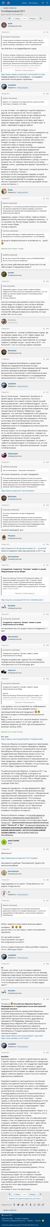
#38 (47, 964)
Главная (37, 1221)
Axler (10, 23)
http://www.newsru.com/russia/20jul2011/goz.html (22, 1036)
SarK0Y (11, 272)
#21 (47, 32)
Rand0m (11, 605)
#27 (47, 392)
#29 (47, 505)
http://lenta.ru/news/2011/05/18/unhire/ (17, 491)
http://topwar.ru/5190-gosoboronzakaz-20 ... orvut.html (23, 548)
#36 (47, 880)
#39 (47, 999)
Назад (17, 18)
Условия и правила (22, 1218)
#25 (47, 329)
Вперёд (32, 18)
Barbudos (12, 350)
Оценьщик (13, 453)
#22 (47, 94)
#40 (47, 1053)
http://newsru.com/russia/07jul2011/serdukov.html (22, 739)
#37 (47, 901)
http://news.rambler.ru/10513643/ (15, 1038)
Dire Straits (13, 636)
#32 (47, 614)
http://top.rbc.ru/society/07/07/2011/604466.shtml (22, 600)
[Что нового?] (42, 3)
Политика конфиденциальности (13, 1221)
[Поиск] (47, 3)
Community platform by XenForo (20, 1225)
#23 (47, 198)
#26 (47, 359)
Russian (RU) (7, 1215)
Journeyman (7, 14)
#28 (47, 462)
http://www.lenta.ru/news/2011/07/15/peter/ (19, 858)
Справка (30, 1221)
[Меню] (3, 3)
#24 (47, 281)
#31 (47, 565)
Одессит (12, 670)
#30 (47, 544)
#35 (47, 849)
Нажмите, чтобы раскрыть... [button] (25, 70)
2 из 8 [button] (25, 18)
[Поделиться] (44, 32)
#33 (47, 645)
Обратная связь (7, 1218)
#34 (47, 679)
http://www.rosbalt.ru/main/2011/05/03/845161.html (23, 74)
